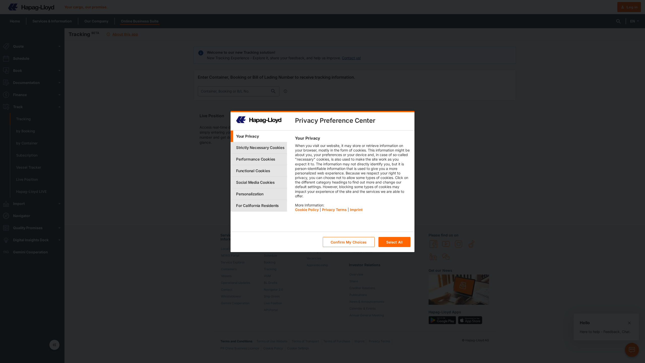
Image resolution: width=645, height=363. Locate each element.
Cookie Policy (307, 209)
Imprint (356, 209)
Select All (394, 242)
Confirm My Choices (349, 242)
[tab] (259, 136)
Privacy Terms (334, 209)
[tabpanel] (353, 175)
